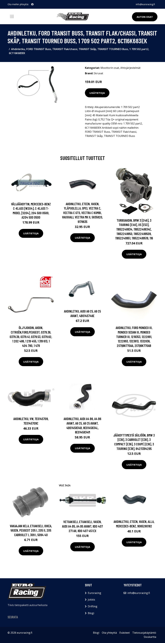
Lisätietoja (97, 92)
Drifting (92, 606)
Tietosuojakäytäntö (144, 632)
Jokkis (91, 599)
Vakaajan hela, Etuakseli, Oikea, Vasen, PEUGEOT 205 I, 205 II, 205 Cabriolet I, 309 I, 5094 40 (31, 530)
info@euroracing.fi (145, 4)
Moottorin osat (110, 68)
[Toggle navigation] (12, 16)
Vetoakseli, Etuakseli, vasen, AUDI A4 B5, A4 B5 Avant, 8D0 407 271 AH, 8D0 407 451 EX (82, 526)
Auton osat (145, 16)
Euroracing (94, 593)
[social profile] (32, 4)
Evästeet (124, 632)
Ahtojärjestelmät (130, 68)
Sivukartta (150, 637)
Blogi (91, 613)
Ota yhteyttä (109, 632)
